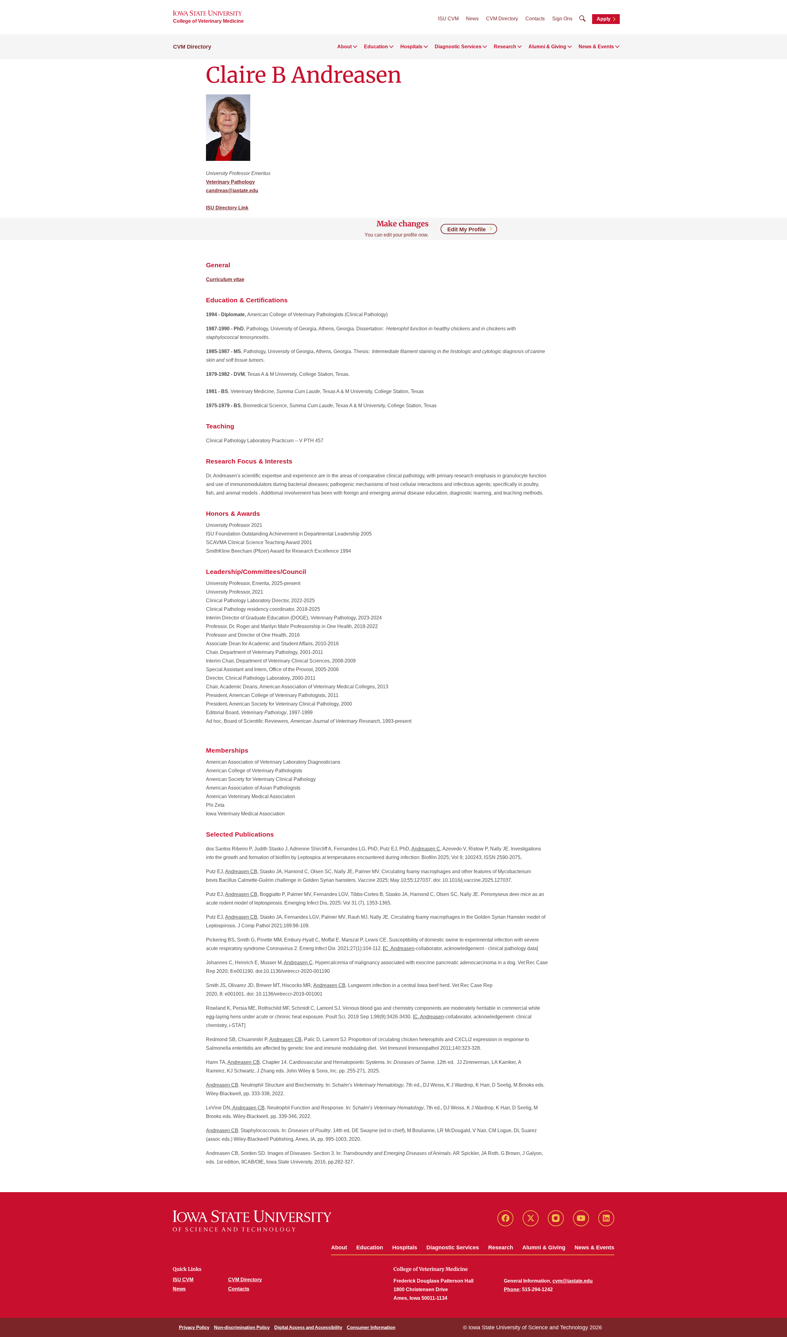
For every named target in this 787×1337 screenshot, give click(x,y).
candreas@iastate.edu (232, 190)
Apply (604, 19)
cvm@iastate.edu (572, 1280)
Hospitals (404, 1247)
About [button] (344, 46)
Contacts (535, 18)
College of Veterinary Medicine (208, 21)
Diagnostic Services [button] (458, 46)
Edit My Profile (466, 229)
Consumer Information (371, 1327)
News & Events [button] (596, 46)
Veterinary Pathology (230, 182)
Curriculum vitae (225, 279)
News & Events (594, 1247)
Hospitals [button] (411, 46)
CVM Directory (502, 18)
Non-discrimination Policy (242, 1327)
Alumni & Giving (543, 1247)
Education (369, 1247)
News (472, 18)
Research (500, 1247)
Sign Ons (562, 18)
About (339, 1247)
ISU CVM (448, 18)
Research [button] (505, 46)
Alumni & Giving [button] (547, 46)
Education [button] (376, 46)
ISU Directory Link (227, 207)
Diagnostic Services (452, 1247)
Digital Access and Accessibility (308, 1327)
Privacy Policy (194, 1327)
